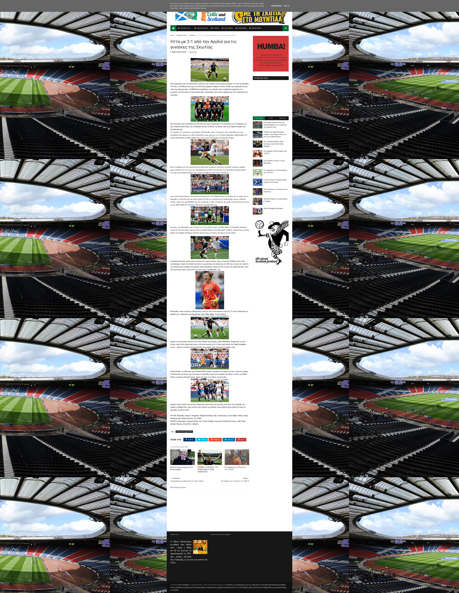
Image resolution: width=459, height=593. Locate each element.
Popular (258, 118)
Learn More (276, 6)
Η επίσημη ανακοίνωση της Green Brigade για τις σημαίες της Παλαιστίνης (275, 124)
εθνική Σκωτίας (182, 35)
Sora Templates (183, 585)
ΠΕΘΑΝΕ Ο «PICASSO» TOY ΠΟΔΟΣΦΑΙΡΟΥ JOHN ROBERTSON (208, 469)
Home (172, 35)
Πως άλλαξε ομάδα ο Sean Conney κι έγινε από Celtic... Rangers (274, 144)
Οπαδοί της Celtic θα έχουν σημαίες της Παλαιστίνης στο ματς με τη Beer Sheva (275, 134)
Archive (282, 118)
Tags (271, 118)
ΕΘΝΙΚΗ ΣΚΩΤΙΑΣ (202, 28)
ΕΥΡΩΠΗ (216, 28)
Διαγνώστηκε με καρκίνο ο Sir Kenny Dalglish (181, 468)
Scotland (192, 35)
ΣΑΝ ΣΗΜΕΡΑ (228, 28)
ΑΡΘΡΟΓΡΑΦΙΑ (256, 28)
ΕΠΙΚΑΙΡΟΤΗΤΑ (185, 28)
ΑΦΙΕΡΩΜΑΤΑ (242, 28)
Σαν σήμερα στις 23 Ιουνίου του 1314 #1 (235, 468)
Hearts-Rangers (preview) (273, 208)
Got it (286, 6)
